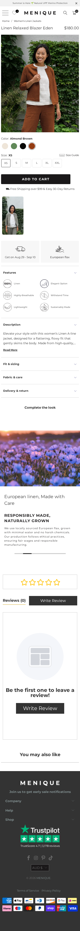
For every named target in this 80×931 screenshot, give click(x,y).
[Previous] (4, 83)
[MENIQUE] (40, 12)
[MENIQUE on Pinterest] (43, 858)
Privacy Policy (51, 890)
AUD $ (37, 868)
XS (5, 163)
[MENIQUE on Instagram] (36, 858)
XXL (57, 162)
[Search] (65, 13)
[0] (13, 13)
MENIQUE (43, 878)
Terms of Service (28, 890)
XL (47, 162)
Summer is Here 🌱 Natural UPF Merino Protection (40, 3)
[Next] (75, 83)
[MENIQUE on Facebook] (29, 858)
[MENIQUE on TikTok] (51, 858)
